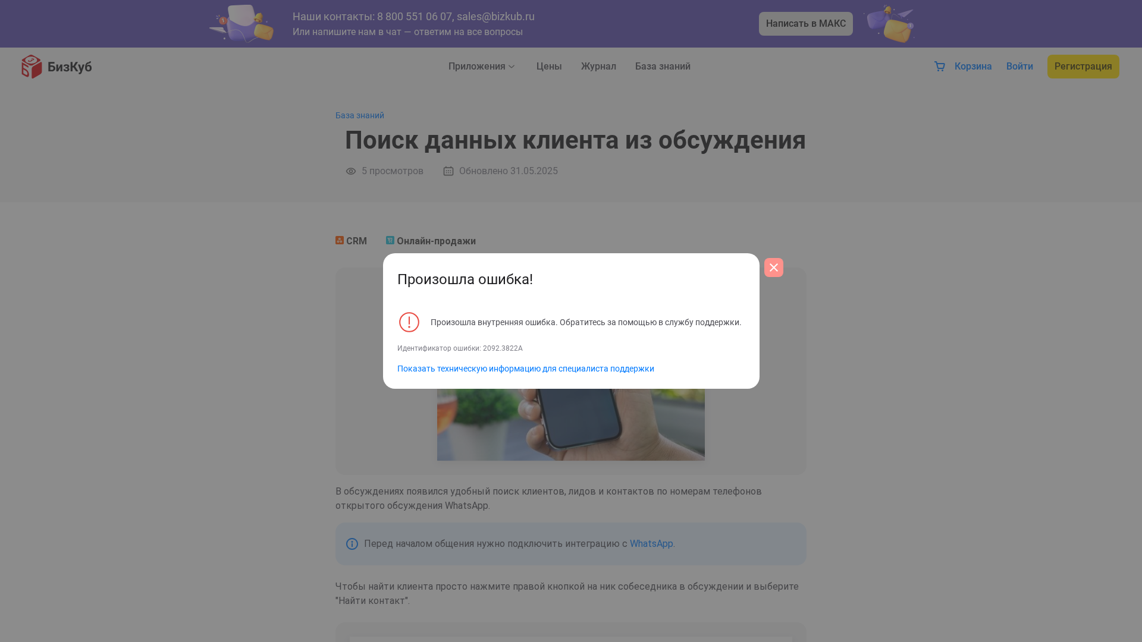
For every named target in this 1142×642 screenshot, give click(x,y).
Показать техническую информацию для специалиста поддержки (525, 368)
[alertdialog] (571, 321)
